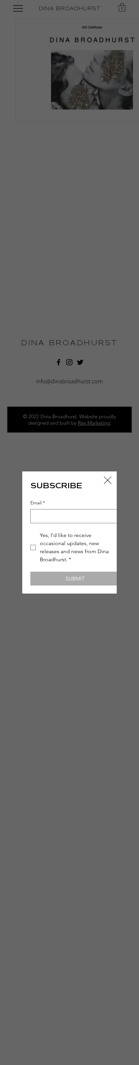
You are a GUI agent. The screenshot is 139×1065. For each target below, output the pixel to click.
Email (37, 503)
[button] (107, 480)
